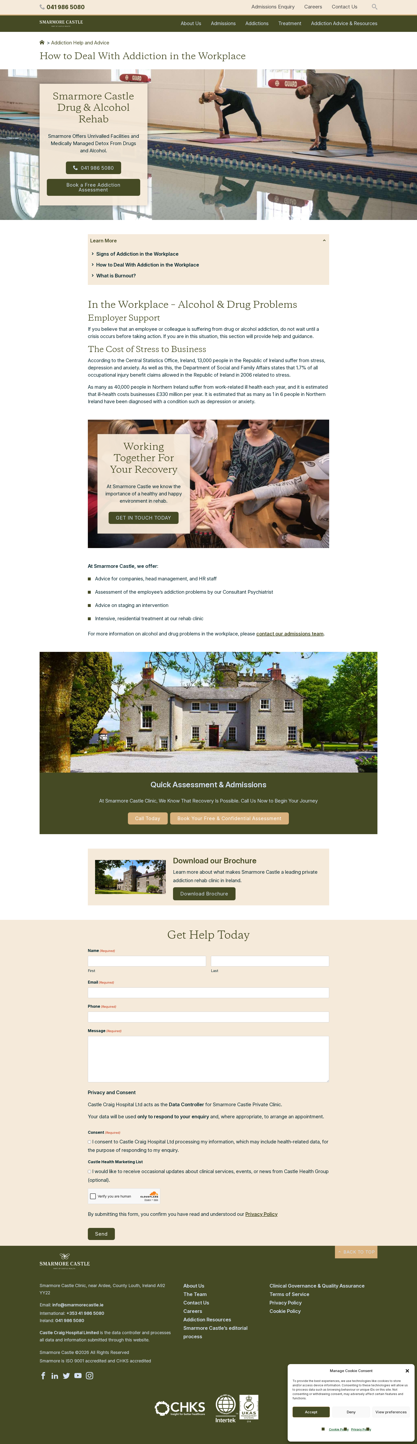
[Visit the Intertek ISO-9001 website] (237, 1423)
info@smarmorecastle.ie (78, 1304)
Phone (102, 1006)
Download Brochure (204, 894)
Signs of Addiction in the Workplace (137, 254)
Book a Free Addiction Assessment (93, 187)
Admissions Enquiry (273, 7)
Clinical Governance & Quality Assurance (317, 1286)
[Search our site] (374, 7)
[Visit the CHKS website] (180, 1414)
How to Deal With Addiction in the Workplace (147, 265)
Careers (313, 7)
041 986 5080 (96, 168)
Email (101, 982)
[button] (407, 1370)
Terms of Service (289, 1294)
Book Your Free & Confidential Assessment (229, 818)
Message (105, 1030)
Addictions (257, 23)
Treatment (289, 23)
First (91, 970)
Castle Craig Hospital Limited (69, 1332)
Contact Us (344, 7)
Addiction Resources (207, 1320)
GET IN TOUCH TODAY (143, 518)
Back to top (358, 1251)
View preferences (391, 1412)
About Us (191, 23)
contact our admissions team (290, 634)
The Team (195, 1294)
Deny (351, 1412)
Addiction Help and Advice (80, 43)
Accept (311, 1412)
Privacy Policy (361, 1429)
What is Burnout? (116, 276)
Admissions (223, 23)
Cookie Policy (339, 1429)
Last (214, 970)
